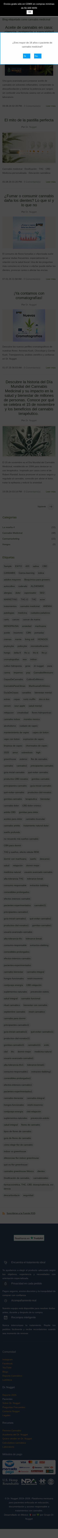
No (36, 56)
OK (29, 12)
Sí (25, 56)
